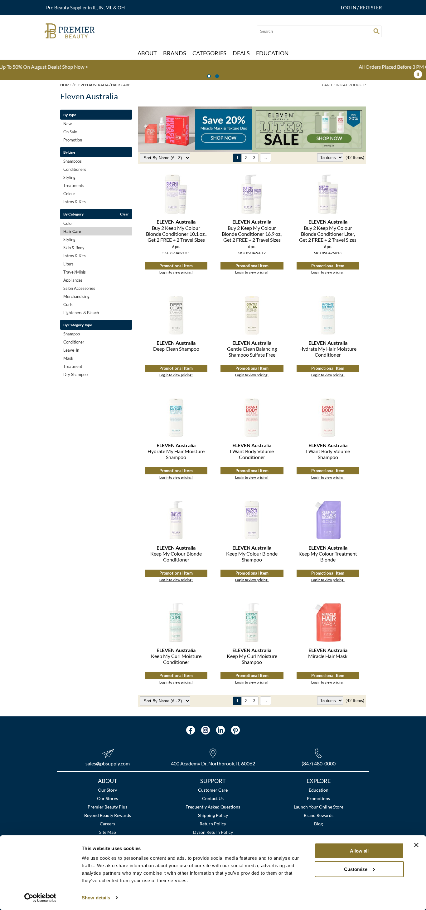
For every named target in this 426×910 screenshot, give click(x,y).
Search (376, 31)
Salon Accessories (79, 288)
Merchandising (76, 296)
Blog (318, 823)
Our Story (107, 790)
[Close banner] (416, 845)
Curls (68, 304)
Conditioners (74, 169)
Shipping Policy (213, 815)
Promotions (318, 798)
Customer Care (213, 790)
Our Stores (107, 798)
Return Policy (213, 823)
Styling (69, 177)
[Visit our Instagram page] (205, 730)
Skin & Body (74, 247)
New (67, 123)
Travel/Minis (74, 272)
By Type (69, 114)
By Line (69, 152)
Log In (349, 7)
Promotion (72, 139)
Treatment (72, 366)
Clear (124, 214)
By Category (73, 214)
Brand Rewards (318, 815)
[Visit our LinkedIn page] (220, 730)
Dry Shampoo (75, 374)
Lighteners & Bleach (81, 312)
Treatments (73, 185)
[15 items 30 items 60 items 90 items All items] (330, 157)
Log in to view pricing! (176, 272)
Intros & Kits (74, 201)
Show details (96, 897)
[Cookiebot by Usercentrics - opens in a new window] (40, 898)
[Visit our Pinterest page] (235, 730)
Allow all (359, 850)
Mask (68, 358)
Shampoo (71, 333)
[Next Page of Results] (265, 157)
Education (318, 790)
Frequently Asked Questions (213, 806)
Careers (107, 823)
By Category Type (77, 325)
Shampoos (72, 161)
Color (68, 223)
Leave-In (71, 350)
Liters (68, 263)
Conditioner (73, 341)
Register (371, 7)
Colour (69, 193)
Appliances (73, 280)
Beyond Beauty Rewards (107, 815)
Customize (355, 869)
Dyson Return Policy (213, 832)
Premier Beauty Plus (107, 806)
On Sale (70, 131)
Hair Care (72, 231)
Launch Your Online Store (318, 806)
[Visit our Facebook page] (190, 730)
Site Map (107, 832)
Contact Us (213, 798)
